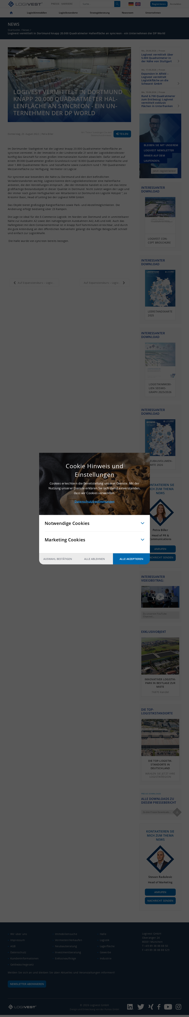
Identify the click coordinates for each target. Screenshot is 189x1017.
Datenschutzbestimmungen (95, 501)
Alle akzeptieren (131, 558)
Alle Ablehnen (94, 558)
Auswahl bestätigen (57, 558)
